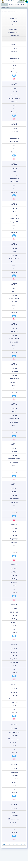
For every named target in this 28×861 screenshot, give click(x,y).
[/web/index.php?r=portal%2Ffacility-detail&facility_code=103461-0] (14, 756)
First (4, 844)
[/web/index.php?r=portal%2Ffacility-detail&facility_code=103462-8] (14, 716)
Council (14, 27)
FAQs (24, 4)
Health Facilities (15, 4)
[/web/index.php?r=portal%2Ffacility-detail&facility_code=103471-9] (14, 556)
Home (5, 4)
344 (17, 844)
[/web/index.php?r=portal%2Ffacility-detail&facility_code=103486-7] (14, 115)
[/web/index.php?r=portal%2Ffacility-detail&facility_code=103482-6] (14, 235)
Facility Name (13, 18)
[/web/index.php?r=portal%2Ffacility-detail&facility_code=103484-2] (14, 155)
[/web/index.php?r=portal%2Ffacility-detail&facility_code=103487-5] (14, 75)
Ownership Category (14, 29)
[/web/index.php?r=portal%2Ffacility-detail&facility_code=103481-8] (14, 276)
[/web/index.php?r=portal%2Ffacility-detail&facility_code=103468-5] (14, 636)
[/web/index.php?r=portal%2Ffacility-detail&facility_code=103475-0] (14, 436)
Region (14, 24)
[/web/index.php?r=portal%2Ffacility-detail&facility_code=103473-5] (14, 476)
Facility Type (14, 21)
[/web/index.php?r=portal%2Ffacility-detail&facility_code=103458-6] (14, 836)
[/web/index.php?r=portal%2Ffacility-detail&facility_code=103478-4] (14, 356)
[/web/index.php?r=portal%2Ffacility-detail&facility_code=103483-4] (14, 195)
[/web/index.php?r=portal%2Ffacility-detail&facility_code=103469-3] (14, 596)
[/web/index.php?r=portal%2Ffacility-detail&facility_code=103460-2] (14, 796)
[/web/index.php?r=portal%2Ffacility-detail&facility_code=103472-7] (14, 516)
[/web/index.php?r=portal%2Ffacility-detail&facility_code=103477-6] (14, 396)
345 (21, 844)
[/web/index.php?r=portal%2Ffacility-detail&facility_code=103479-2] (14, 316)
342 (10, 844)
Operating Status (14, 35)
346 (24, 844)
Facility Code (14, 16)
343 (13, 844)
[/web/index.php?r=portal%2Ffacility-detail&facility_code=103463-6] (14, 676)
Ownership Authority (14, 32)
